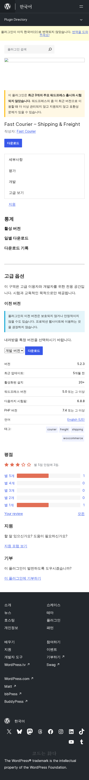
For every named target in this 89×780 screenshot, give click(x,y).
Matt (10, 686)
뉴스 (7, 612)
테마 (50, 612)
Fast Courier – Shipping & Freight (42, 124)
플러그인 (53, 620)
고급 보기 (16, 192)
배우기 (9, 642)
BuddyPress (16, 701)
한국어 (19, 721)
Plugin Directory (15, 19)
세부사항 (16, 159)
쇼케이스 (53, 605)
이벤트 (52, 649)
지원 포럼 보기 (15, 546)
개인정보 (11, 628)
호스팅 (9, 620)
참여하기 (53, 642)
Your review (13, 513)
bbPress (13, 694)
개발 (12, 181)
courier (52, 429)
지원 (12, 204)
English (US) (76, 419)
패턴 (50, 628)
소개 (7, 605)
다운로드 (13, 143)
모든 (81, 513)
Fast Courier (26, 131)
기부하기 (56, 657)
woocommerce (73, 438)
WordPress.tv (17, 665)
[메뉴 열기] (82, 6)
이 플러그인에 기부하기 (22, 578)
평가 (12, 170)
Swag (53, 665)
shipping (77, 429)
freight (64, 429)
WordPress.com (19, 679)
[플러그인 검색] (50, 49)
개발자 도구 (13, 657)
